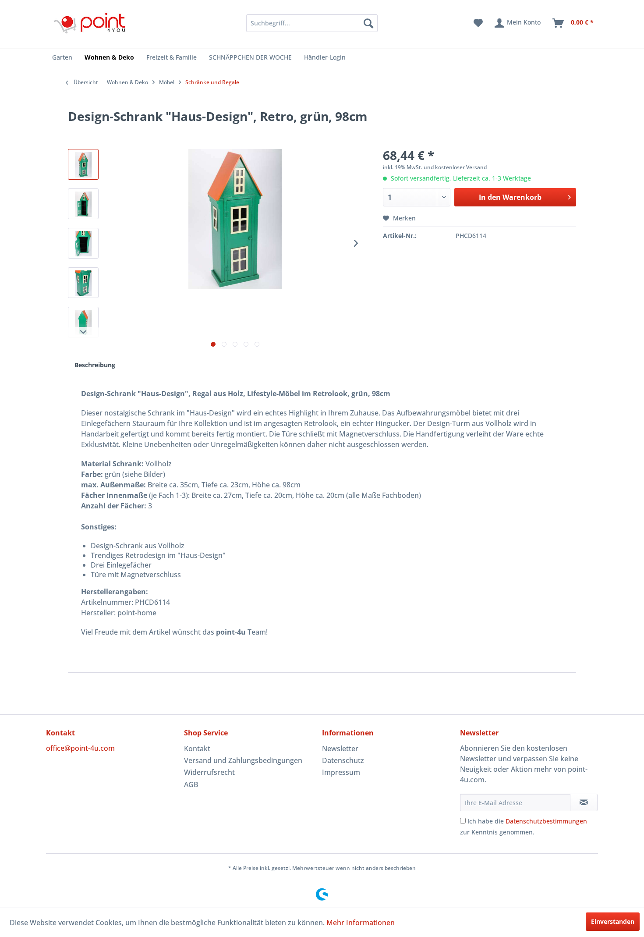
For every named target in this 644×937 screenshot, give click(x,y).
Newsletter (340, 748)
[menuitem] (300, 23)
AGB (191, 784)
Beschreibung (94, 365)
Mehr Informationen (360, 922)
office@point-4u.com (80, 748)
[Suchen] (368, 23)
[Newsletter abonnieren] (584, 802)
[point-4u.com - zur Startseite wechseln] (89, 23)
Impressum (341, 772)
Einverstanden (612, 921)
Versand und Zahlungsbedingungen (243, 760)
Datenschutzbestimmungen (546, 821)
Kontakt (197, 748)
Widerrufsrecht (209, 772)
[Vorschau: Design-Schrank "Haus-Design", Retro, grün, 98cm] (83, 164)
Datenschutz (343, 760)
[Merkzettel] (478, 23)
